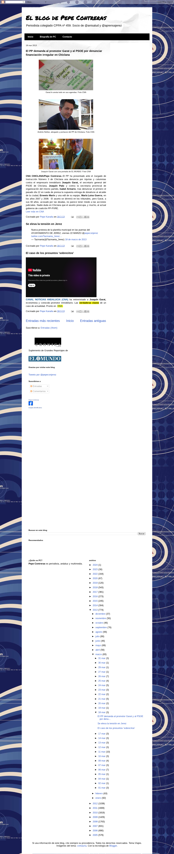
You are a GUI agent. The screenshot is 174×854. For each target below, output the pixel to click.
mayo (98, 645)
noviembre (101, 618)
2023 (95, 569)
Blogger (113, 845)
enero (98, 798)
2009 (95, 817)
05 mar (102, 774)
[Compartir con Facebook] (85, 217)
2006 (95, 830)
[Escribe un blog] (80, 217)
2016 (95, 596)
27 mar (102, 672)
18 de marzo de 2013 (75, 239)
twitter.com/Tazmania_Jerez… (46, 236)
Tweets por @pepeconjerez (42, 374)
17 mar (102, 733)
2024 (95, 565)
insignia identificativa (35, 407)
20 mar (102, 703)
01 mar (102, 787)
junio (98, 641)
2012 (95, 803)
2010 (95, 812)
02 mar (102, 783)
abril (97, 650)
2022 (95, 574)
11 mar (102, 751)
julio (97, 636)
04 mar (102, 779)
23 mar (102, 689)
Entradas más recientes (43, 321)
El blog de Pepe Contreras (66, 17)
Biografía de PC (48, 37)
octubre (99, 623)
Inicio (30, 37)
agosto (99, 632)
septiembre (101, 627)
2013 (95, 610)
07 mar (102, 765)
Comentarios (39, 391)
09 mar (102, 760)
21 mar (102, 699)
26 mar (102, 676)
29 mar (102, 667)
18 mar (102, 712)
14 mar (102, 738)
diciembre (100, 614)
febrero (99, 793)
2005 (95, 835)
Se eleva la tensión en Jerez (44, 223)
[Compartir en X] (83, 217)
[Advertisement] (46, 430)
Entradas (37, 386)
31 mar (102, 658)
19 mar (102, 708)
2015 (95, 601)
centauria (81, 845)
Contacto (67, 37)
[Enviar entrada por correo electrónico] (72, 217)
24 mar (102, 685)
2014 (95, 605)
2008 (95, 821)
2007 (95, 826)
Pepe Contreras (34, 400)
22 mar (102, 694)
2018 (95, 587)
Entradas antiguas (93, 321)
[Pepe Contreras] (31, 404)
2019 (95, 583)
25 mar (102, 681)
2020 (95, 578)
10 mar (102, 756)
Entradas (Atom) (49, 328)
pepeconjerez (91, 233)
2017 (95, 592)
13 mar (102, 742)
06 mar (102, 769)
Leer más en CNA (35, 211)
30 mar (102, 662)
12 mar (102, 747)
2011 (95, 808)
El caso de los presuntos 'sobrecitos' (50, 253)
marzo (98, 654)
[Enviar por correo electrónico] (77, 217)
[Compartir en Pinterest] (88, 217)
